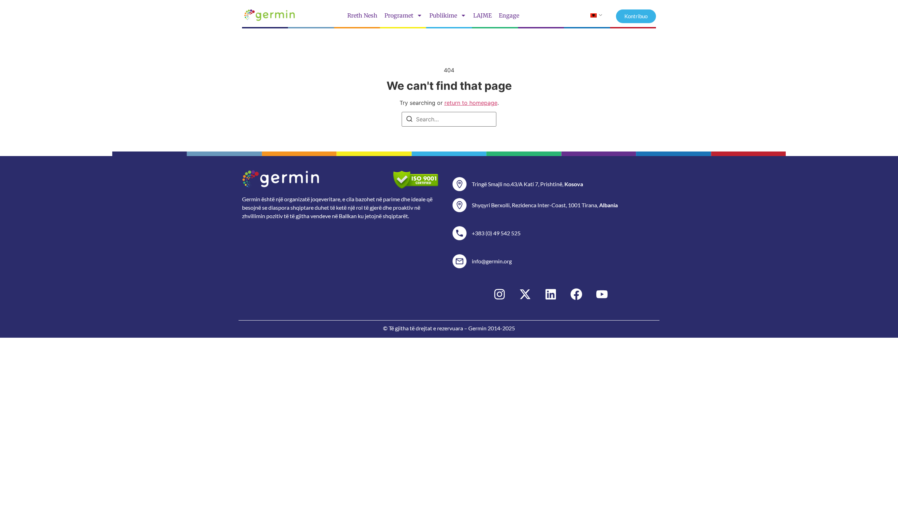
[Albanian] (593, 15)
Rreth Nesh (362, 15)
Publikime (443, 15)
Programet (398, 15)
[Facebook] (576, 294)
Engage (509, 15)
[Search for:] (449, 119)
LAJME (482, 15)
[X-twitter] (525, 294)
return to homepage (470, 102)
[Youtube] (602, 294)
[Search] (409, 120)
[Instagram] (499, 294)
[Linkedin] (551, 294)
